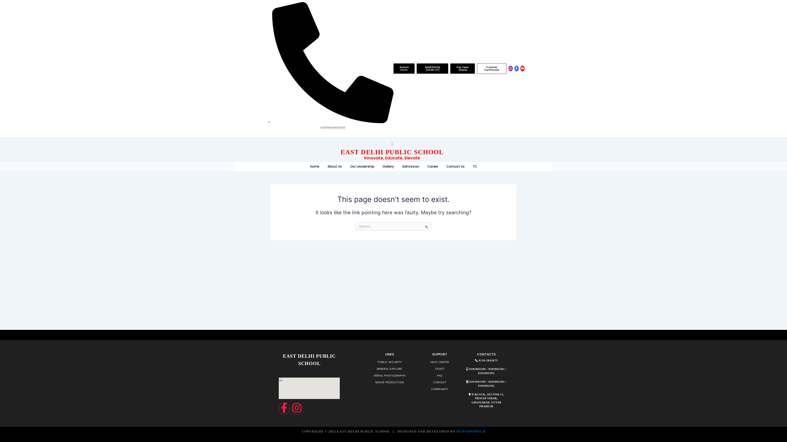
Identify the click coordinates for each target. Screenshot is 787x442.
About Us (335, 166)
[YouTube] (522, 68)
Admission (410, 166)
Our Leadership (362, 166)
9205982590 (477, 369)
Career (432, 166)
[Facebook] (516, 68)
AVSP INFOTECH (470, 431)
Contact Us (455, 166)
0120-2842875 (488, 360)
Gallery (388, 166)
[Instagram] (510, 68)
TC (475, 166)
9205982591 (496, 369)
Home (314, 166)
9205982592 (486, 373)
